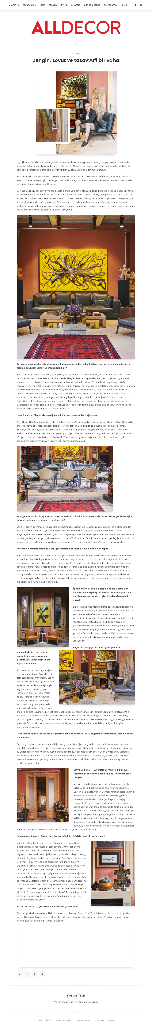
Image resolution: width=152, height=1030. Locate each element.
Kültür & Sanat (92, 5)
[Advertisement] (76, 946)
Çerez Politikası (45, 1020)
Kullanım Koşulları (64, 1020)
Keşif (42, 5)
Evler (64, 5)
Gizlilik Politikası (83, 1020)
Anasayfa (13, 5)
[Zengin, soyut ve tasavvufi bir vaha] (76, 112)
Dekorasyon (29, 5)
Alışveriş (75, 5)
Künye (124, 5)
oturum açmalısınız (87, 1001)
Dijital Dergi (110, 5)
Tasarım (53, 5)
